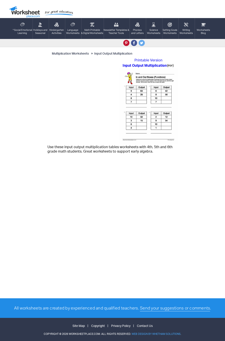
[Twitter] (142, 43)
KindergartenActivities (56, 31)
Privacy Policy (121, 326)
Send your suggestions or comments (175, 308)
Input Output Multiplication (113, 53)
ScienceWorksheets (153, 31)
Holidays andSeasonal (40, 31)
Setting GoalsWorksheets (170, 31)
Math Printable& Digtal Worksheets (92, 31)
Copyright (98, 326)
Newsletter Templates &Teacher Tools (116, 31)
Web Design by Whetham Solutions (156, 333)
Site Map (79, 326)
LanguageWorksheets (73, 31)
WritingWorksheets (186, 31)
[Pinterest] (126, 43)
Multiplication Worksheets (70, 53)
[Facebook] (134, 43)
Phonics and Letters (137, 31)
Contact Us (145, 326)
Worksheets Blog (203, 31)
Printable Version (148, 60)
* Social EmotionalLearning (22, 31)
